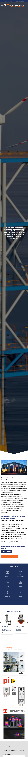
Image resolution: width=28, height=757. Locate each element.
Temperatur (20, 577)
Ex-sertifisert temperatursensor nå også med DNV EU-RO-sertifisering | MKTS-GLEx (6, 629)
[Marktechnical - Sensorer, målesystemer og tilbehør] (15, 6)
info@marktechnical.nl (19, 1)
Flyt (7, 586)
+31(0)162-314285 (8, 1)
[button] (2, 6)
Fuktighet (7, 596)
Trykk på (7, 577)
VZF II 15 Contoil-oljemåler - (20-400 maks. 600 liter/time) (20, 628)
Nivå (20, 586)
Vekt (20, 596)
